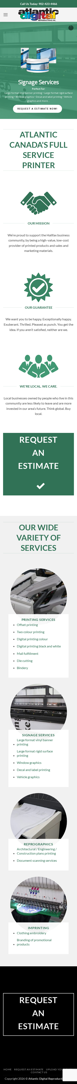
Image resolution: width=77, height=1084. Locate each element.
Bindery (22, 668)
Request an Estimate (29, 1069)
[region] (38, 70)
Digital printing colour (32, 639)
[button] (5, 15)
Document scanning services (39, 98)
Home (7, 1069)
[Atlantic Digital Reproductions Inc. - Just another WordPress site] (38, 14)
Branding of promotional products (34, 942)
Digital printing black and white (39, 646)
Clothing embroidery (31, 933)
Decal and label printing (33, 770)
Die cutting (24, 661)
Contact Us (39, 1072)
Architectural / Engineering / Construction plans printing (45, 94)
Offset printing (27, 625)
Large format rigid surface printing (35, 753)
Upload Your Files (59, 1069)
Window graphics (29, 762)
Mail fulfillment (27, 653)
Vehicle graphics (28, 777)
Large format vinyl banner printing (35, 742)
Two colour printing (30, 632)
